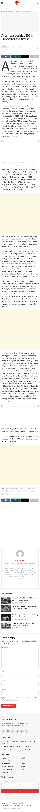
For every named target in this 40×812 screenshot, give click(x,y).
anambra (14, 488)
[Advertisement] (20, 213)
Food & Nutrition (6, 769)
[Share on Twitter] (25, 56)
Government (5, 772)
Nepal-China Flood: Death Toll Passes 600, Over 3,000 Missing (24, 599)
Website (4, 689)
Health (23, 758)
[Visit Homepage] (20, 3)
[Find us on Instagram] (12, 731)
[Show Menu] (2, 3)
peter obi (10, 494)
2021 (7, 488)
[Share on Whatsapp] (15, 56)
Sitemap (29, 805)
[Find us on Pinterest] (26, 731)
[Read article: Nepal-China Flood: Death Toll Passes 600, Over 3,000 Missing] (6, 600)
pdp (3, 494)
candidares (6, 491)
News (7, 9)
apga (33, 488)
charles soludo (16, 491)
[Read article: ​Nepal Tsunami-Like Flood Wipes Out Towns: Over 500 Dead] (6, 608)
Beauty (3, 758)
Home (3, 9)
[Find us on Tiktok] (22, 731)
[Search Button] (38, 3)
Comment (5, 647)
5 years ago (21, 47)
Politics (18, 494)
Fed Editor (16, 628)
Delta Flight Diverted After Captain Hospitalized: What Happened (23, 624)
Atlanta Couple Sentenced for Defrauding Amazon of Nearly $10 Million (25, 616)
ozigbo (33, 491)
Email (3, 680)
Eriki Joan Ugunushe (19, 611)
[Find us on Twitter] (8, 731)
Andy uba (22, 488)
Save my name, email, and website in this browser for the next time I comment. (20, 699)
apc (28, 488)
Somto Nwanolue (18, 602)
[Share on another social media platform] (34, 56)
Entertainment (5, 764)
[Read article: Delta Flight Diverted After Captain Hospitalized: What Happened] (6, 625)
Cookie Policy (19, 805)
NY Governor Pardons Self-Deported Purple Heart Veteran (19, 750)
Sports (23, 766)
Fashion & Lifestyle (7, 766)
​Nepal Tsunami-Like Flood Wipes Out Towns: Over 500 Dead (24, 607)
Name (4, 672)
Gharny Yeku (11, 47)
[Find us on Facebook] (3, 731)
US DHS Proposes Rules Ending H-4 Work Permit (16, 746)
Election (26, 491)
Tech (22, 769)
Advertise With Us (6, 805)
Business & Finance (7, 761)
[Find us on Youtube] (17, 731)
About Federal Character (15, 803)
